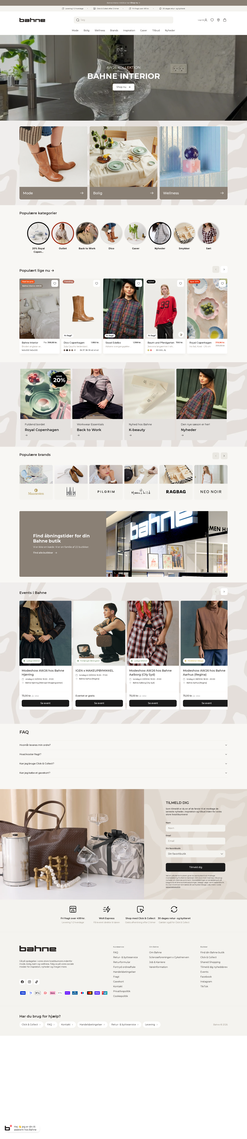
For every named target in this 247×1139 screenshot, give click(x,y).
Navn (168, 823)
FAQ (115, 952)
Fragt (116, 976)
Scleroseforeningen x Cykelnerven (169, 957)
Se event (45, 703)
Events (204, 972)
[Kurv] (225, 20)
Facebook (206, 976)
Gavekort (118, 981)
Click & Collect (208, 957)
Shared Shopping (210, 962)
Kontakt (117, 986)
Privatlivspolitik (121, 991)
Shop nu (121, 87)
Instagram (206, 981)
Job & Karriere (157, 962)
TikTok (204, 986)
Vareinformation (158, 967)
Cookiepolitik (120, 996)
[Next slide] (224, 269)
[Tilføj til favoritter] (54, 283)
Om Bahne (155, 952)
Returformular (121, 962)
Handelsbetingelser (124, 972)
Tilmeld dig (195, 867)
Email (168, 835)
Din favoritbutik (173, 848)
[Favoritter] (212, 20)
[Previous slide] (215, 269)
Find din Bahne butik (212, 952)
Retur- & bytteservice (125, 957)
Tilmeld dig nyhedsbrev (214, 967)
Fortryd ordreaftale (124, 967)
